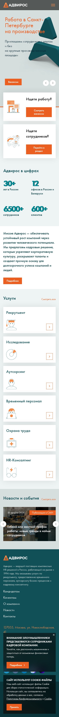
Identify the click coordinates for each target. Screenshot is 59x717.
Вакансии (13, 81)
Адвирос (15, 5)
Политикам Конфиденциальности (24, 698)
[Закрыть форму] (53, 635)
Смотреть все (48, 299)
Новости (8, 610)
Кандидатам (11, 591)
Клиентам (9, 597)
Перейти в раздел (38, 149)
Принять (14, 707)
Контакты (9, 616)
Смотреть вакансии (39, 112)
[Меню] (53, 5)
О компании (11, 604)
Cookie (48, 698)
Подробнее (13, 280)
